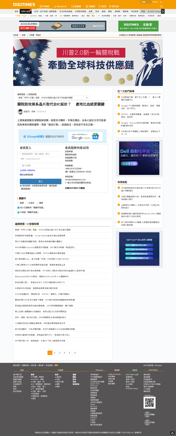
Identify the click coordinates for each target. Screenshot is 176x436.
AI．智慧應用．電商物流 (69, 15)
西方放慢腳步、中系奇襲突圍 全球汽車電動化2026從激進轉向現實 (45, 329)
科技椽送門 (17, 384)
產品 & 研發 (130, 382)
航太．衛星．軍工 (88, 15)
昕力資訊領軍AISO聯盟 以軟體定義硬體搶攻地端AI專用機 (140, 223)
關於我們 (16, 365)
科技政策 (151, 15)
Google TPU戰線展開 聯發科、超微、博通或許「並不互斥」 (140, 107)
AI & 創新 (129, 384)
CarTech (93, 418)
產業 (90, 11)
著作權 (33, 365)
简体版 (148, 2)
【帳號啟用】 (25, 189)
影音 (103, 6)
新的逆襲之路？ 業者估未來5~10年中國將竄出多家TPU (40, 282)
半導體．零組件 (21, 15)
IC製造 (92, 422)
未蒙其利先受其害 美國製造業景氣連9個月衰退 (36, 288)
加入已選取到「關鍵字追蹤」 (32, 208)
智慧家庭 (93, 395)
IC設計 (31, 203)
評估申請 (154, 2)
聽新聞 (125, 11)
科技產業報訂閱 (149, 382)
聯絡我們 (147, 391)
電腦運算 (93, 408)
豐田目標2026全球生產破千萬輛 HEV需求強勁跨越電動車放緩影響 (45, 299)
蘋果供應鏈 (81, 11)
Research (62, 6)
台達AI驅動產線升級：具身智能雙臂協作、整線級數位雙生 (141, 198)
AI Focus (93, 406)
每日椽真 (134, 11)
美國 (22, 203)
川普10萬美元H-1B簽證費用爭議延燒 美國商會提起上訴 (40, 264)
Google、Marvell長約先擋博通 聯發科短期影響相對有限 (141, 124)
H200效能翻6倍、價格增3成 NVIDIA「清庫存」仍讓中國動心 (42, 294)
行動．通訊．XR (51, 15)
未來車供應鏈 (66, 11)
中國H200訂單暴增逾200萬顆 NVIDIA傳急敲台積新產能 (40, 253)
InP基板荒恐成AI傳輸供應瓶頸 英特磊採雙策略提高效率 (40, 323)
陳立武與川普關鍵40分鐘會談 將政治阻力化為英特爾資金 (41, 311)
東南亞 (58, 377)
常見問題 (69, 161)
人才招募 (147, 389)
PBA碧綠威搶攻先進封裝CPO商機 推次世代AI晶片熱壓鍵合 (141, 189)
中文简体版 (149, 365)
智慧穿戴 (93, 416)
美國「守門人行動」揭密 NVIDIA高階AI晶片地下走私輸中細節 (43, 229)
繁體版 (144, 2)
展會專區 (76, 384)
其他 (127, 386)
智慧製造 (93, 393)
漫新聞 (117, 11)
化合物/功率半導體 (97, 382)
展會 (15, 386)
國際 (58, 384)
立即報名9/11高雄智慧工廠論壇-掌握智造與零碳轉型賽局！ (141, 35)
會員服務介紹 (71, 158)
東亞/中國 (60, 382)
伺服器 (92, 411)
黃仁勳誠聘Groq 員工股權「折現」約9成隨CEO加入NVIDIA (42, 259)
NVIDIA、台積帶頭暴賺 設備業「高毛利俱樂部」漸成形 (140, 115)
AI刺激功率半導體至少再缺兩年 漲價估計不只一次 (141, 132)
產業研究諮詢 (71, 155)
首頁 (16, 11)
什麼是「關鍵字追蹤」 (29, 212)
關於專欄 (111, 384)
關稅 (41, 203)
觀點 (110, 11)
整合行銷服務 (149, 386)
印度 (58, 379)
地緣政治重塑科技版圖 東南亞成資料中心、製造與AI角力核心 (42, 334)
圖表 (159, 15)
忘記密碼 (23, 170)
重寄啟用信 (31, 170)
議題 (103, 11)
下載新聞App (148, 396)
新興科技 (93, 388)
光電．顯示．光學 (119, 15)
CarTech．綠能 (36, 15)
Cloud (92, 404)
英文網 (115, 6)
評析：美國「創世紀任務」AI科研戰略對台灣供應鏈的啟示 (40, 317)
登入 (161, 2)
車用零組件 (94, 375)
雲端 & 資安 (130, 379)
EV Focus (94, 386)
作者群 (110, 381)
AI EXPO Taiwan (154, 11)
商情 (143, 11)
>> (75, 353)
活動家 (92, 6)
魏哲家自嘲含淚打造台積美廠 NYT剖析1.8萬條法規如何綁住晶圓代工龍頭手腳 (50, 270)
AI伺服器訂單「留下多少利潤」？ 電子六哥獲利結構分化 (141, 98)
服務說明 (25, 365)
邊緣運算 (93, 379)
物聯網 (92, 397)
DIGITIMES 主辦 (132, 375)
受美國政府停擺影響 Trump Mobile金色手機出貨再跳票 (40, 235)
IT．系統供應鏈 (104, 15)
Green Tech (94, 384)
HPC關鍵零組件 (96, 377)
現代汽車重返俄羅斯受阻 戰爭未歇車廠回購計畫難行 (38, 241)
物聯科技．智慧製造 (137, 15)
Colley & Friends (114, 374)
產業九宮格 (17, 382)
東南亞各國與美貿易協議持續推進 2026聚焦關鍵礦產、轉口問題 (44, 305)
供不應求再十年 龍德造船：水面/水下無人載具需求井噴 (40, 340)
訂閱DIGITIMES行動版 (152, 384)
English (159, 365)
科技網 (46, 6)
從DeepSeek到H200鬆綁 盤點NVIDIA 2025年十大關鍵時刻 (42, 276)
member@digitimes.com (75, 180)
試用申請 (69, 152)
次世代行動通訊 (96, 402)
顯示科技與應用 (96, 425)
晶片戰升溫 (17, 375)
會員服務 (147, 377)
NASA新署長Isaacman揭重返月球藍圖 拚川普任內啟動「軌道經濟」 (45, 247)
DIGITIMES (153, 370)
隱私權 (40, 365)
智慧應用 (129, 377)
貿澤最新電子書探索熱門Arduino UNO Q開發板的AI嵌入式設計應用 (141, 215)
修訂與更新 (17, 391)
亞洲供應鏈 (94, 390)
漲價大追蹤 (26, 11)
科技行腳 (111, 379)
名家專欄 (111, 376)
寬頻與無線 (94, 400)
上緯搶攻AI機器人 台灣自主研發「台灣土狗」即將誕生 (141, 206)
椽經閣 (77, 6)
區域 (97, 11)
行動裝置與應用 (96, 413)
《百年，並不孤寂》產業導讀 (44, 11)
